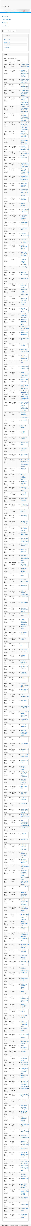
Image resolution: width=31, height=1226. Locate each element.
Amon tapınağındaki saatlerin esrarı (24, 1047)
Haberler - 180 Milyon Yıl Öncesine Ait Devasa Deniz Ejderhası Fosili (24, 101)
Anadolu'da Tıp (24, 278)
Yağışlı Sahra (24, 972)
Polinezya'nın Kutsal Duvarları (25, 1130)
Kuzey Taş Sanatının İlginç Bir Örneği (24, 860)
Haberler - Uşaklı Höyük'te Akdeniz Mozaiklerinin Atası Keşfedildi (25, 109)
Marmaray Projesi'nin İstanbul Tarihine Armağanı (25, 171)
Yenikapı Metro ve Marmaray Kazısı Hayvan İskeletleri (24, 178)
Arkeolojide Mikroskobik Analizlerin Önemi (24, 895)
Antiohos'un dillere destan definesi (24, 1185)
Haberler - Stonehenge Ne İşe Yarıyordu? (25, 86)
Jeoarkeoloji (7, 42)
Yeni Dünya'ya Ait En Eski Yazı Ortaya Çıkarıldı (24, 392)
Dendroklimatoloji (25, 828)
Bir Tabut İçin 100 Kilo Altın (24, 1112)
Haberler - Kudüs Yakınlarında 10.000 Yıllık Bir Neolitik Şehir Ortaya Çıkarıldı (25, 126)
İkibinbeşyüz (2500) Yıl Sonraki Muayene (24, 986)
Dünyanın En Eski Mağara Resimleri (24, 528)
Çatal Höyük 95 (24, 743)
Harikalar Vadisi (24, 596)
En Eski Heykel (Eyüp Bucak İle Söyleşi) (25, 398)
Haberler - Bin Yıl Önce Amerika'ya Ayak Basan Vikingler (25, 93)
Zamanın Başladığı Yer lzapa (24, 1005)
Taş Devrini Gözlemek (23, 798)
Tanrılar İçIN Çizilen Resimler (25, 1136)
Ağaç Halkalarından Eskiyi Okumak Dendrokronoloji (25, 823)
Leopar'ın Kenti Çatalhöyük (24, 380)
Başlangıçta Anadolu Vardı (24, 533)
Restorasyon (7, 47)
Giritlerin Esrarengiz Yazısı (25, 695)
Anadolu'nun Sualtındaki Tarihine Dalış (24, 185)
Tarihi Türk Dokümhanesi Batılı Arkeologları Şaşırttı (25, 558)
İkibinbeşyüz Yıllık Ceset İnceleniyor (24, 957)
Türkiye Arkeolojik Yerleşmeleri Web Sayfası (24, 622)
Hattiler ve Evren (25, 1088)
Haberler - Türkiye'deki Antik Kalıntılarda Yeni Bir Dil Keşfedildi (25, 73)
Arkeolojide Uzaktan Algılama (23, 570)
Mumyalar (23, 1051)
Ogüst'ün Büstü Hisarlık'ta (24, 667)
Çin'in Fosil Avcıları (23, 303)
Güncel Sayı (5, 16)
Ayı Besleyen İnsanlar (24, 633)
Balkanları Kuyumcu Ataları (25, 580)
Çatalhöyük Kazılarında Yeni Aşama (25, 488)
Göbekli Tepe (24, 157)
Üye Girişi (6, 6)
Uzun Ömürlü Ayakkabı (24, 449)
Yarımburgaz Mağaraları (24, 792)
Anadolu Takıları (25, 420)
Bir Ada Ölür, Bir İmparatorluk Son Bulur (25, 816)
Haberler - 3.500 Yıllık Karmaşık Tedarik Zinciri (25, 80)
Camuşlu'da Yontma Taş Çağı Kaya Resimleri (25, 1161)
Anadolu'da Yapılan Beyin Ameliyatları (24, 315)
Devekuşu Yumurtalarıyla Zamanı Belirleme (24, 909)
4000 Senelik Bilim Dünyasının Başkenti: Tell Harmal (25, 1155)
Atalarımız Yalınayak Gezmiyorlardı (24, 592)
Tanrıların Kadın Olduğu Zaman (25, 755)
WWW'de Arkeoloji (23, 655)
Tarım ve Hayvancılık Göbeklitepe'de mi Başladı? (24, 134)
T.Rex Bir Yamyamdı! (23, 198)
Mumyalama (7, 45)
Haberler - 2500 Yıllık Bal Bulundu (25, 65)
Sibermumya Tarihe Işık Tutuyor (24, 551)
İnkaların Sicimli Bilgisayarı (24, 493)
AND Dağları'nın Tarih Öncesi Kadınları (25, 945)
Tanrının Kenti (24, 602)
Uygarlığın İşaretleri (23, 834)
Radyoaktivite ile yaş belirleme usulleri (25, 1058)
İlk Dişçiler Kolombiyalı (23, 672)
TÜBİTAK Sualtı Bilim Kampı (24, 333)
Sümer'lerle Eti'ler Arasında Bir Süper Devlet (25, 1142)
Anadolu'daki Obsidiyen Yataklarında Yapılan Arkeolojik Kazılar (25, 874)
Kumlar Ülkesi (24, 887)
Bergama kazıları (25, 1178)
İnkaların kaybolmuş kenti (25, 1203)
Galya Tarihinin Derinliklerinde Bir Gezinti (24, 934)
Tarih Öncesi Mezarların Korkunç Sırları (24, 1107)
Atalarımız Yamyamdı (23, 950)
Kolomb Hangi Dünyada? (24, 499)
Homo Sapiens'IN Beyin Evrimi (25, 866)
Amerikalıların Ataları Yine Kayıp (24, 483)
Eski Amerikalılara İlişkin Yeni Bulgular (24, 854)
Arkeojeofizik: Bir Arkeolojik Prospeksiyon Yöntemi (25, 714)
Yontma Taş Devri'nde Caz (24, 650)
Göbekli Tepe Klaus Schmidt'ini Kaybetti (25, 153)
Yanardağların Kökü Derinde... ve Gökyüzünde (25, 540)
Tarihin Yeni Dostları (24, 510)
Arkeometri (7, 40)
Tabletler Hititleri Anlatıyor (25, 544)
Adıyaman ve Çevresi (24, 1029)
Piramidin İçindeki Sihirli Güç (24, 923)
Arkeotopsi (23, 468)
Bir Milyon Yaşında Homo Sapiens (24, 609)
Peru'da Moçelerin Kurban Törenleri (25, 564)
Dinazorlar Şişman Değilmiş (25, 234)
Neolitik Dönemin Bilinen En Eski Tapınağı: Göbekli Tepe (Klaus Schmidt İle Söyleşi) (25, 406)
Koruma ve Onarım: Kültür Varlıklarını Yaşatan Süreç (24, 141)
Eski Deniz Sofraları (23, 426)
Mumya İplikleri (24, 678)
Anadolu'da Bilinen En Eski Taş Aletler (24, 253)
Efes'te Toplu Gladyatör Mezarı (25, 350)
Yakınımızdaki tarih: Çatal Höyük (24, 1215)
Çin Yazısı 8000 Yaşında (24, 344)
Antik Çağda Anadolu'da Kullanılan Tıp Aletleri (24, 322)
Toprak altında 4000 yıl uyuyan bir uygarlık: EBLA (25, 1071)
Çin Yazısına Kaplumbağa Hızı (25, 505)
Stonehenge (24, 585)
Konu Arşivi (5, 23)
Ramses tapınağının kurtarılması (23, 1174)
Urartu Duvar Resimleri (24, 1016)
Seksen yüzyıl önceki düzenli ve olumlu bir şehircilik (25, 1192)
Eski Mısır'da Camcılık (24, 437)
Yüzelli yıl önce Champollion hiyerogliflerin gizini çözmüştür (25, 1083)
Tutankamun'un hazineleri (24, 1198)
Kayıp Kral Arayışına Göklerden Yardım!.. (23, 476)
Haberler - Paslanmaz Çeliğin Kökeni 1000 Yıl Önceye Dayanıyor (25, 117)
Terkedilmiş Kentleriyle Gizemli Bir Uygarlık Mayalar (25, 781)
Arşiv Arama (5, 26)
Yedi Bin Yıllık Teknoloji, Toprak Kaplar (25, 328)
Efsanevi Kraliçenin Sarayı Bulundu (25, 309)
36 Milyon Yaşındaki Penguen (23, 205)
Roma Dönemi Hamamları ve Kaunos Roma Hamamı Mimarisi (24, 192)
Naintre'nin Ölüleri (23, 638)
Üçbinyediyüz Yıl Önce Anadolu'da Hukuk (25, 963)
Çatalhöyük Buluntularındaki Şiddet (25, 685)
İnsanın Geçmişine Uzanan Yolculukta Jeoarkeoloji (24, 261)
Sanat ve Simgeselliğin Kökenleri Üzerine (24, 247)
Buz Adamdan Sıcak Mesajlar (24, 522)
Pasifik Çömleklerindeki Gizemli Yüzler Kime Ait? (25, 374)
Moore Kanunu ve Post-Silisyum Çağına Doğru (25, 164)
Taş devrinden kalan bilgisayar (24, 1063)
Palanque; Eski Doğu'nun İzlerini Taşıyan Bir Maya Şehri (25, 1168)
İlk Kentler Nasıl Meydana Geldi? (25, 1095)
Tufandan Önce (24, 803)
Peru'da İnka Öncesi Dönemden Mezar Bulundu (24, 292)
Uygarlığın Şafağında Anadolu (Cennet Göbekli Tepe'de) (25, 415)
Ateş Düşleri (24, 700)
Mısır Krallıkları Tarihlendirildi (24, 223)
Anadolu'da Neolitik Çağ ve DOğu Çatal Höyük (24, 733)
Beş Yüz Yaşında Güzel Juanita (25, 707)
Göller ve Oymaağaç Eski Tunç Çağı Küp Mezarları (25, 999)
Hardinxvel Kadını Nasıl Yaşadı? (24, 662)
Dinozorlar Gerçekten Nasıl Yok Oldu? (25, 241)
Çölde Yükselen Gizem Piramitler (25, 367)
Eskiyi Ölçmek (24, 839)
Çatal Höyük (24, 738)
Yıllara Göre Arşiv (6, 19)
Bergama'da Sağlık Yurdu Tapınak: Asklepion (24, 1119)
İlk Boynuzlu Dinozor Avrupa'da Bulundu (24, 217)
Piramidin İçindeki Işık (23, 992)
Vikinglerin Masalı (23, 627)
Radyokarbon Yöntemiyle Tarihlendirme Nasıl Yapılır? (24, 847)
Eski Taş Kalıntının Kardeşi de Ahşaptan (25, 356)
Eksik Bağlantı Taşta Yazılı (24, 690)
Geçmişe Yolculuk (23, 432)
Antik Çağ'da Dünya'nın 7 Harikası (24, 285)
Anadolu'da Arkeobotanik (24, 725)
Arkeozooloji (24, 515)
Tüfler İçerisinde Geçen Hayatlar (25, 210)
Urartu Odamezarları (24, 1147)
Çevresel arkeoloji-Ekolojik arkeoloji (25, 1041)
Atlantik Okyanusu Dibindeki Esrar (24, 968)
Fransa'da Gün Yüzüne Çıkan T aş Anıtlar (25, 810)
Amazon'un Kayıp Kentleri (24, 273)
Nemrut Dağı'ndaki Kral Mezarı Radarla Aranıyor (24, 882)
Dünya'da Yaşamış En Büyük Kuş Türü (25, 147)
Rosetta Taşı (24, 267)
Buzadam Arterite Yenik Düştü (24, 767)
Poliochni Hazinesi (23, 1010)
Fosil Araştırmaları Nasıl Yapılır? (24, 298)
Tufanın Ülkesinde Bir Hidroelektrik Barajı (24, 1023)
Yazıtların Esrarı (24, 1100)
